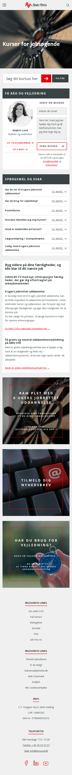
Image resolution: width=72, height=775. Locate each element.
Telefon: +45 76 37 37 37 (36, 745)
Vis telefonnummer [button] (19, 143)
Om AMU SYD (36, 611)
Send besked (49, 146)
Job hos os (36, 639)
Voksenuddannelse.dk (36, 670)
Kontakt (36, 628)
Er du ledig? (36, 665)
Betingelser (36, 622)
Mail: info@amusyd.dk (36, 750)
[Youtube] (45, 762)
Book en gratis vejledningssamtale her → (27, 367)
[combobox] (36, 78)
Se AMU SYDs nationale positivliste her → (27, 328)
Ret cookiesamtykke (36, 687)
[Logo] (36, 5)
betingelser (51, 164)
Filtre (60, 78)
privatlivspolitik (50, 161)
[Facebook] (26, 762)
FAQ (36, 633)
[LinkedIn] (36, 762)
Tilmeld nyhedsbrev (36, 659)
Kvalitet (36, 682)
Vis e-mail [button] (19, 149)
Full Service (36, 616)
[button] (14, 5)
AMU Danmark (36, 676)
